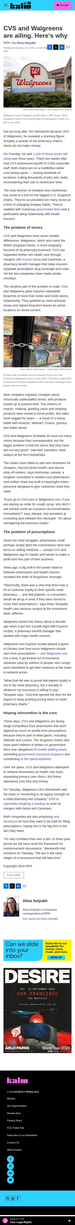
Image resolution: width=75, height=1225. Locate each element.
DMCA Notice (14, 1150)
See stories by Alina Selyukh (40, 918)
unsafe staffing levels (52, 749)
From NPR (13, 875)
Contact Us (13, 1142)
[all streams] (70, 1220)
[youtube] (10, 1180)
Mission (11, 1098)
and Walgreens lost (53, 653)
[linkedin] (10, 1173)
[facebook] (10, 1159)
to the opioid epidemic (36, 759)
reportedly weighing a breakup (24, 803)
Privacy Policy (14, 1120)
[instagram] (10, 1166)
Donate (64, 5)
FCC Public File (15, 1128)
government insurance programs (41, 754)
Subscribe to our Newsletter (22, 1135)
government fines (49, 209)
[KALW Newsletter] (37, 950)
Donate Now (14, 1113)
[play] (5, 1220)
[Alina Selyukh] (11, 906)
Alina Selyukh (26, 43)
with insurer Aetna (28, 259)
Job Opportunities (17, 1106)
